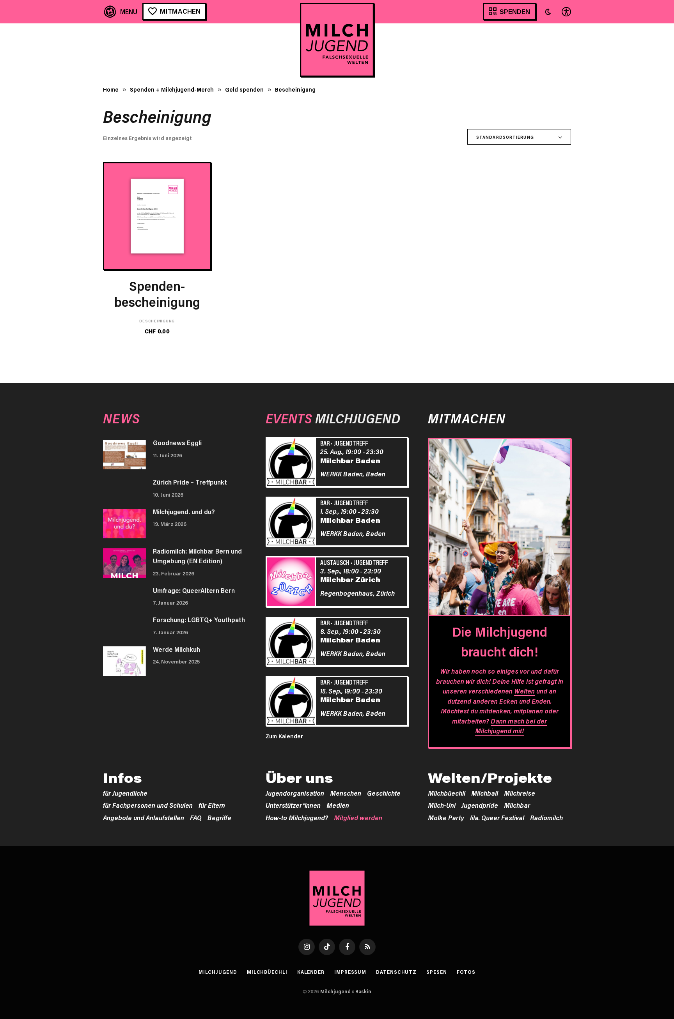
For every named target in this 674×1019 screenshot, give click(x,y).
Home (111, 89)
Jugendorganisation (295, 793)
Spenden (515, 11)
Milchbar (517, 805)
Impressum (350, 972)
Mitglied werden (358, 817)
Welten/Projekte (490, 777)
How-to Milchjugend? (297, 817)
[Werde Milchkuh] (124, 661)
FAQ (196, 817)
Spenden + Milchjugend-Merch (172, 89)
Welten (524, 690)
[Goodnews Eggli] (124, 454)
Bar (325, 443)
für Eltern (212, 805)
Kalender (311, 972)
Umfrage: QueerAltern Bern (194, 590)
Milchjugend (218, 972)
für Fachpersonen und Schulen (148, 805)
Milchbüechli (446, 793)
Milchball (484, 793)
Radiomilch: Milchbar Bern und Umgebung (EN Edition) (197, 556)
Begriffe (219, 817)
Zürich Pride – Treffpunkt (190, 482)
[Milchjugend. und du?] (124, 523)
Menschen (345, 793)
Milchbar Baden (350, 460)
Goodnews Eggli (177, 442)
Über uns (299, 777)
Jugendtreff (350, 443)
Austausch (334, 562)
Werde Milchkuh (176, 649)
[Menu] (120, 11)
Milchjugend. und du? (184, 511)
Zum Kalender (284, 736)
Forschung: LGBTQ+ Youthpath (199, 619)
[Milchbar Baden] (292, 463)
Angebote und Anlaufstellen (143, 817)
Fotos (466, 972)
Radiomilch (546, 817)
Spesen (436, 972)
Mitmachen (180, 11)
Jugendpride (479, 805)
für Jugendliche (125, 793)
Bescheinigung (157, 321)
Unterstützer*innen (293, 805)
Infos (122, 777)
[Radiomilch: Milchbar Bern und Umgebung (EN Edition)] (124, 563)
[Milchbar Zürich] (292, 582)
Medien (337, 805)
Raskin (363, 991)
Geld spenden (244, 89)
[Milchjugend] (337, 40)
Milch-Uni (442, 805)
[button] (548, 12)
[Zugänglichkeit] (565, 11)
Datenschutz (396, 972)
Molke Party (446, 817)
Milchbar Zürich (350, 579)
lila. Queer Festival (497, 817)
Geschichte (384, 793)
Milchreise (519, 793)
